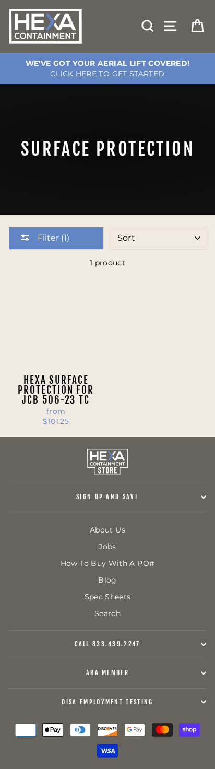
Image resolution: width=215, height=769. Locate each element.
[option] (107, 68)
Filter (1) (52, 238)
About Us (107, 530)
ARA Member (107, 673)
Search (107, 613)
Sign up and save (107, 497)
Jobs (107, 546)
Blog (107, 580)
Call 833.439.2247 (107, 644)
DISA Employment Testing (107, 702)
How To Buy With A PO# (108, 563)
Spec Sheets (108, 596)
